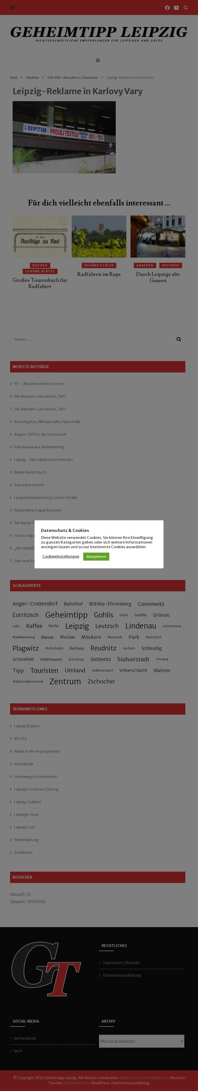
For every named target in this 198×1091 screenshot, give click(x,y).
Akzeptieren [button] (96, 556)
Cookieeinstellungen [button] (60, 556)
